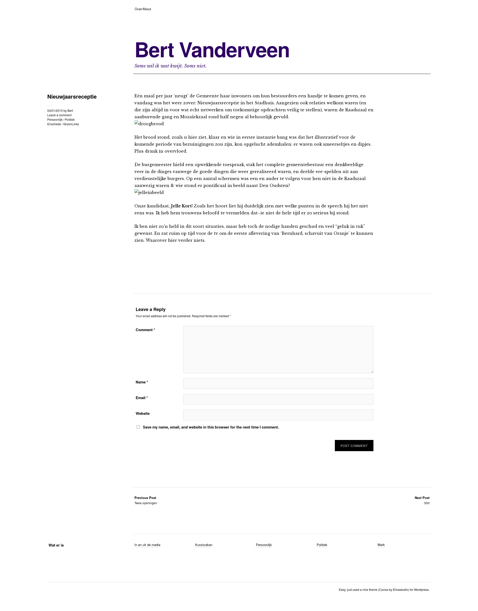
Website (143, 413)
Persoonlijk (54, 119)
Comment (145, 329)
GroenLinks (71, 124)
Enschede (54, 124)
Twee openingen (145, 500)
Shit (422, 500)
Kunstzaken (203, 544)
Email (142, 397)
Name (142, 382)
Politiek (70, 119)
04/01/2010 (55, 110)
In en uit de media (147, 544)
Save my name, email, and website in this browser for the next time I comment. (211, 427)
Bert (70, 110)
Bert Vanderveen (212, 49)
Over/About (143, 8)
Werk (381, 544)
